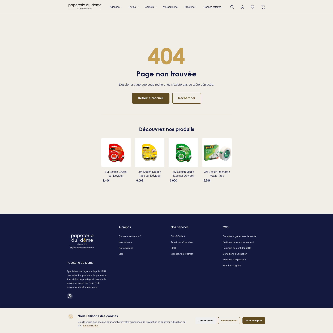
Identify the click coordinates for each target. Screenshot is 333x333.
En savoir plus (90, 325)
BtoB (173, 247)
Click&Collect (178, 236)
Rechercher (186, 98)
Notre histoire (126, 247)
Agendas (115, 6)
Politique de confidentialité (237, 247)
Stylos (132, 6)
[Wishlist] (253, 7)
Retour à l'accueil (151, 98)
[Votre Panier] (263, 7)
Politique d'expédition (234, 259)
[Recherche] (232, 7)
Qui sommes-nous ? (130, 236)
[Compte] (242, 7)
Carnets (149, 6)
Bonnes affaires (212, 6)
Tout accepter (254, 320)
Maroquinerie (170, 6)
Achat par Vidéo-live (182, 242)
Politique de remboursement (238, 242)
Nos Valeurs (125, 242)
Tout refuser (205, 320)
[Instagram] (70, 296)
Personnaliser (229, 320)
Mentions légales (232, 265)
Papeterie (189, 6)
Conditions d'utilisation (235, 253)
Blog (121, 253)
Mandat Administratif (182, 253)
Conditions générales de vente (239, 236)
